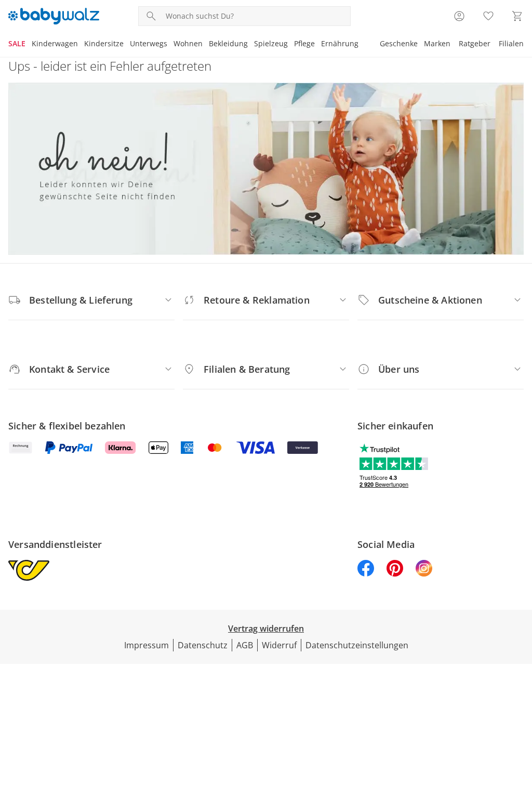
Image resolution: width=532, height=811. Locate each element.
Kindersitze (104, 43)
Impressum (146, 645)
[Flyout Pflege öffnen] (318, 45)
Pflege (304, 43)
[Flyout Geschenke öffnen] (421, 45)
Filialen (511, 43)
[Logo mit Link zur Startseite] (53, 16)
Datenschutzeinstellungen (356, 645)
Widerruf (279, 645)
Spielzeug (271, 43)
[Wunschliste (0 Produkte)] (488, 16)
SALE (16, 43)
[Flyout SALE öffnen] (28, 45)
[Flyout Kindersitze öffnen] (127, 45)
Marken (437, 43)
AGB (244, 645)
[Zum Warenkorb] (517, 16)
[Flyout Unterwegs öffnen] (170, 45)
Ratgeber (474, 43)
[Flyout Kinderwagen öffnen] (81, 45)
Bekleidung (228, 43)
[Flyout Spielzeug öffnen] (291, 45)
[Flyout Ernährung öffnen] (361, 45)
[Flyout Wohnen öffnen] (206, 45)
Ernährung (339, 43)
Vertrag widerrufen (266, 628)
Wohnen (188, 43)
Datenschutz (203, 645)
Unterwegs (148, 43)
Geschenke (399, 43)
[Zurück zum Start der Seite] (519, 736)
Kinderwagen (55, 43)
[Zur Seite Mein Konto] (459, 16)
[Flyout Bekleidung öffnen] (251, 45)
